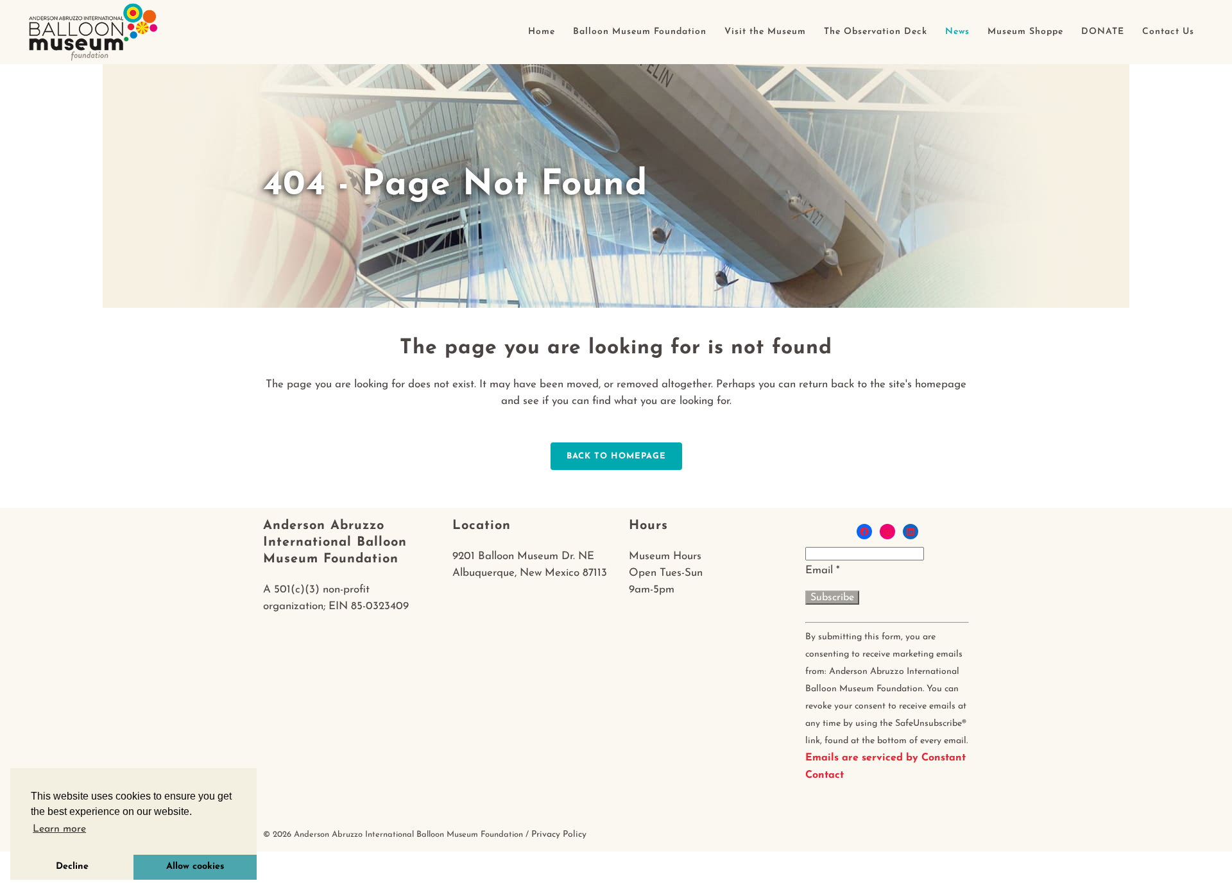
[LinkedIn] (910, 531)
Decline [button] (72, 866)
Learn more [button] (59, 829)
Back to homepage (616, 456)
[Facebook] (864, 531)
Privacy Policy (558, 834)
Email (822, 570)
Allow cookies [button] (195, 866)
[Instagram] (887, 531)
